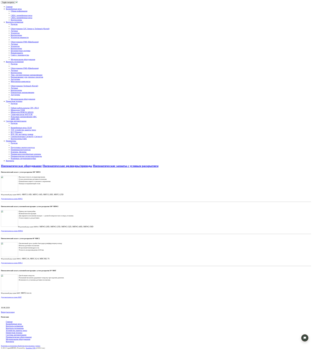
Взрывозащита (17, 53)
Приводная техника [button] (14, 101)
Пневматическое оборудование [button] (19, 337)
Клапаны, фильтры (18, 152)
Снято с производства (20, 55)
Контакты (10, 161)
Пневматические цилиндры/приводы (26, 156)
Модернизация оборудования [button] (18, 339)
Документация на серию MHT (11, 297)
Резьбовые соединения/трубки (23, 158)
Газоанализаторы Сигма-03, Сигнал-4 (26, 136)
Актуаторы (15, 79)
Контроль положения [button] (15, 62)
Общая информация (19, 11)
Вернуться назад (8, 312)
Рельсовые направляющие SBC (24, 117)
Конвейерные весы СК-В (21, 128)
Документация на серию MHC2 (12, 263)
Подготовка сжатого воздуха (23, 147)
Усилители (15, 33)
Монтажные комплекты (20, 81)
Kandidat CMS (31, 348)
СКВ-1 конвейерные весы (21, 15)
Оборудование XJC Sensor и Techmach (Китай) (30, 29)
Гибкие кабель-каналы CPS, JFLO (25, 108)
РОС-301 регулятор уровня (22, 134)
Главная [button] (9, 322)
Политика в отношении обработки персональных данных (20, 346)
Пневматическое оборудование (21, 165)
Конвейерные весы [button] (14, 9)
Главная (9, 7)
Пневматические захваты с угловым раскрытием (125, 165)
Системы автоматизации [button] (16, 121)
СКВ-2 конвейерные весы (21, 18)
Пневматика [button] (11, 141)
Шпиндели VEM (18, 110)
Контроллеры (16, 20)
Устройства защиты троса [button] (16, 330)
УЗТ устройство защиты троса (23, 130)
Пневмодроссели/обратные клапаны (26, 154)
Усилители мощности (20, 37)
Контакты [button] (10, 341)
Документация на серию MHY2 (12, 199)
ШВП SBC (15, 119)
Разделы (14, 24)
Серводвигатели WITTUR (22, 114)
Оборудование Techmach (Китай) (24, 86)
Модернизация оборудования (23, 59)
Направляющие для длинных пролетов (27, 77)
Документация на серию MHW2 (12, 231)
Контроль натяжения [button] (14, 22)
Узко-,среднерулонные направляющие (26, 75)
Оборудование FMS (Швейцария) (25, 42)
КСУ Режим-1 (16, 132)
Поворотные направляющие (22, 92)
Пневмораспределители (21, 150)
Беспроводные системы (20, 51)
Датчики (14, 31)
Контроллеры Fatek (19, 139)
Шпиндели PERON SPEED (22, 112)
